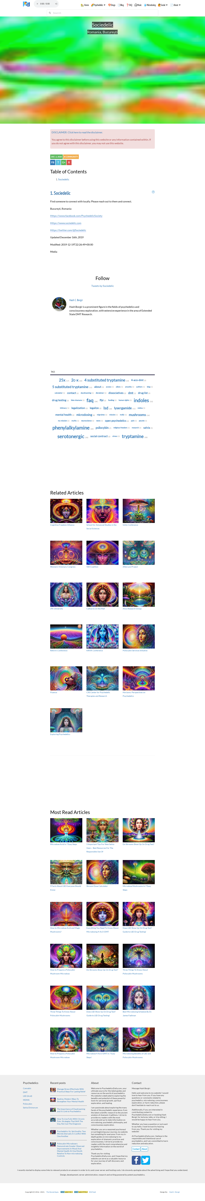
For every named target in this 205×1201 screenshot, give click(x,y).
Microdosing (85, 414)
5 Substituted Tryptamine (72, 387)
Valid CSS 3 (67, 1192)
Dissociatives (117, 392)
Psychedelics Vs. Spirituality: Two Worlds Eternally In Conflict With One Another (71, 1133)
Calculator (60, 393)
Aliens (119, 387)
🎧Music (137, 5)
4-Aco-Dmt (138, 380)
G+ (63, 162)
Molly (123, 415)
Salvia (148, 427)
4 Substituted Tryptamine (106, 380)
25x (64, 380)
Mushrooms (139, 415)
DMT (25, 1092)
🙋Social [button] (163, 5)
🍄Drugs (111, 5)
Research (136, 428)
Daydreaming (87, 393)
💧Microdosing (150, 5)
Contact (73, 392)
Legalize (95, 407)
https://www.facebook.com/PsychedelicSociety (76, 215)
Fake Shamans (78, 400)
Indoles (143, 400)
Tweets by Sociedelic (102, 285)
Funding (112, 400)
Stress (116, 436)
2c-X (76, 380)
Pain (134, 421)
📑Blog (120, 5)
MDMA (26, 1100)
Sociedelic (63, 179)
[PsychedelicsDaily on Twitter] (145, 1160)
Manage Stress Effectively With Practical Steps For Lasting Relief (71, 1090)
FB (52, 162)
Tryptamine (135, 436)
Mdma (141, 408)
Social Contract (100, 436)
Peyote (143, 421)
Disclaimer (101, 393)
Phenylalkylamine (73, 427)
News (99, 421)
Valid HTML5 (81, 1192)
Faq (92, 400)
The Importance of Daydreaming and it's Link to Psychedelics (71, 1110)
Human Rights (125, 400)
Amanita (129, 387)
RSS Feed (92, 1192)
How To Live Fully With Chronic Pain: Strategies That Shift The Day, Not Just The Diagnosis (71, 1121)
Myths (75, 421)
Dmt (132, 393)
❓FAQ (129, 5)
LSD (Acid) (27, 1096)
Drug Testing (60, 400)
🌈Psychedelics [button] (98, 5)
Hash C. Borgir (76, 300)
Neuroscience (87, 421)
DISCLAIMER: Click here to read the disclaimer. (77, 132)
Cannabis (27, 1088)
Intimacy (64, 408)
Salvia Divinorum (30, 1107)
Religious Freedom (121, 428)
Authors (140, 387)
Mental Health (64, 414)
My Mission (63, 421)
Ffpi (103, 400)
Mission (113, 415)
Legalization (79, 407)
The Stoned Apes (52, 1192)
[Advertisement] (102, 348)
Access (110, 387)
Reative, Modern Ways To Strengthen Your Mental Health (70, 1100)
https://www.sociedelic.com (65, 223)
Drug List (144, 392)
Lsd (107, 408)
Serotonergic (72, 436)
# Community (71, 156)
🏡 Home (85, 5)
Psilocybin (103, 427)
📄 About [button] (175, 5)
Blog (150, 387)
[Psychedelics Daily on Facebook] (136, 1160)
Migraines (102, 415)
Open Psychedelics (117, 420)
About (99, 386)
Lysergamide (125, 408)
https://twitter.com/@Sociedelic (68, 230)
